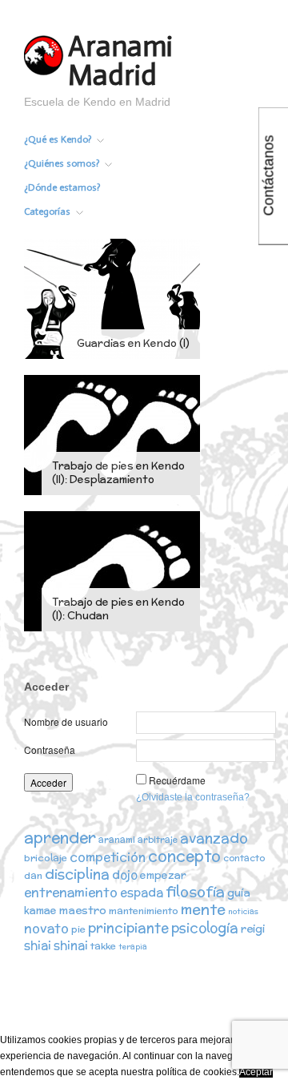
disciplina (77, 874)
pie (78, 929)
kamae (40, 910)
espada (141, 892)
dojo (125, 874)
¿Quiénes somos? (61, 163)
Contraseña (49, 749)
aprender (60, 837)
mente (203, 909)
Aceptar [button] (256, 1072)
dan (33, 875)
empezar (163, 875)
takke (103, 946)
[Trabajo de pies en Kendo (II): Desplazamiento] (112, 434)
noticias (243, 911)
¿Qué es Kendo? (57, 139)
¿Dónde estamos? (62, 187)
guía (238, 893)
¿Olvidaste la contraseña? (193, 797)
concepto (184, 855)
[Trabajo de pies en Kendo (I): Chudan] (112, 570)
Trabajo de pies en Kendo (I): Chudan (118, 608)
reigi (253, 929)
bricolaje (45, 857)
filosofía (195, 891)
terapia (132, 946)
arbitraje (158, 839)
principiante (128, 927)
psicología (204, 927)
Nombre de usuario (66, 721)
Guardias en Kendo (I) (133, 343)
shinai (71, 945)
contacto (244, 858)
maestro (82, 910)
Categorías (47, 211)
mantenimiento (143, 910)
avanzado (214, 838)
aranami (116, 839)
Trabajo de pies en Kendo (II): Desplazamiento (118, 472)
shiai (37, 945)
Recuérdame (177, 780)
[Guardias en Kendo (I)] (112, 298)
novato (46, 928)
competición (108, 856)
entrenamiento (71, 892)
